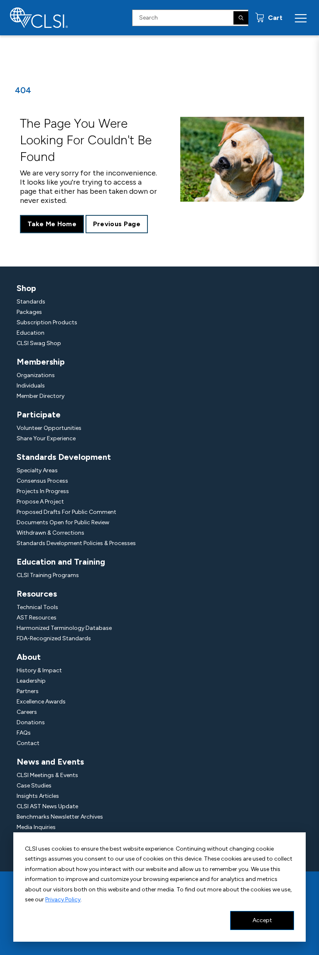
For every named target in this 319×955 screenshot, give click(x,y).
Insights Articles (38, 796)
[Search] (240, 18)
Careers (27, 712)
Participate (39, 415)
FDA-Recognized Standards (54, 638)
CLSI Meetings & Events (47, 775)
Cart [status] (274, 18)
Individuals (31, 385)
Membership (41, 362)
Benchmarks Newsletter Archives (60, 816)
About (29, 657)
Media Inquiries (36, 827)
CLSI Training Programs (48, 575)
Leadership (31, 680)
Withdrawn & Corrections (50, 532)
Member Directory (40, 396)
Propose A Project (40, 501)
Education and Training (61, 562)
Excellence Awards (41, 701)
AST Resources (36, 617)
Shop (26, 288)
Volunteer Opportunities (49, 428)
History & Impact (39, 670)
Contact (28, 743)
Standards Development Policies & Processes (76, 543)
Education (30, 332)
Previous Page (116, 224)
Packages (29, 312)
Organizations (36, 375)
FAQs (24, 732)
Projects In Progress (43, 491)
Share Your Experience (46, 438)
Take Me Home (51, 224)
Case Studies (34, 785)
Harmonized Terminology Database (64, 628)
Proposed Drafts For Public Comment (66, 512)
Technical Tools (37, 607)
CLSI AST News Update (47, 806)
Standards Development (64, 457)
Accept (262, 920)
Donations (31, 722)
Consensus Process (42, 480)
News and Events (50, 762)
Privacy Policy (63, 899)
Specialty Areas (37, 470)
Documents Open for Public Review (63, 522)
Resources (37, 594)
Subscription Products (47, 322)
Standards (31, 301)
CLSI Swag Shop (39, 343)
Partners (28, 691)
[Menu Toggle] (300, 18)
